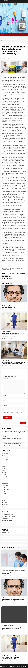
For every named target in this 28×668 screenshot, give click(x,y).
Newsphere (18, 666)
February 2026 (5, 453)
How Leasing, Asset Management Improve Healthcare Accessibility (13, 306)
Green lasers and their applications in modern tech (12, 445)
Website (5, 405)
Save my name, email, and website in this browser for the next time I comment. (13, 413)
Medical (20, 268)
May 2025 (4, 472)
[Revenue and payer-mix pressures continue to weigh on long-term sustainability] (14, 350)
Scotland (4, 269)
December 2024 (5, 483)
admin (10, 58)
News (3, 522)
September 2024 (5, 489)
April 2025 (4, 474)
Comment (5, 378)
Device (5, 268)
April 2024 (4, 500)
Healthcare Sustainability (6, 44)
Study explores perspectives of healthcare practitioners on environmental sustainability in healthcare (13, 335)
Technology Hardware (6, 532)
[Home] (2, 34)
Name (5, 395)
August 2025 (4, 466)
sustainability (9, 269)
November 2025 (5, 459)
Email (4, 400)
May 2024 (4, 498)
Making (16, 268)
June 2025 (4, 470)
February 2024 (5, 504)
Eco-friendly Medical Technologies (9, 514)
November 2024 (5, 485)
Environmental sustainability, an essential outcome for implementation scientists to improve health (13, 572)
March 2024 (4, 502)
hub (8, 268)
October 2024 (4, 487)
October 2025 (4, 462)
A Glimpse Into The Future (21, 273)
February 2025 (5, 479)
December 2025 (5, 457)
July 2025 (4, 468)
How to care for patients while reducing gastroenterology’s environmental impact (8, 275)
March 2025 (4, 476)
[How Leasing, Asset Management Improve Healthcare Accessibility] (14, 293)
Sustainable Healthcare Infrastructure (10, 524)
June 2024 (4, 496)
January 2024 (4, 506)
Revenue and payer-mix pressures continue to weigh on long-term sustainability (14, 363)
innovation (12, 268)
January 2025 (4, 481)
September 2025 (5, 464)
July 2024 (4, 493)
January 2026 (4, 455)
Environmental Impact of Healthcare (9, 516)
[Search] (26, 34)
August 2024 (4, 491)
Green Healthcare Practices (7, 518)
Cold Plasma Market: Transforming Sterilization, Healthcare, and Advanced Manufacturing (13, 628)
